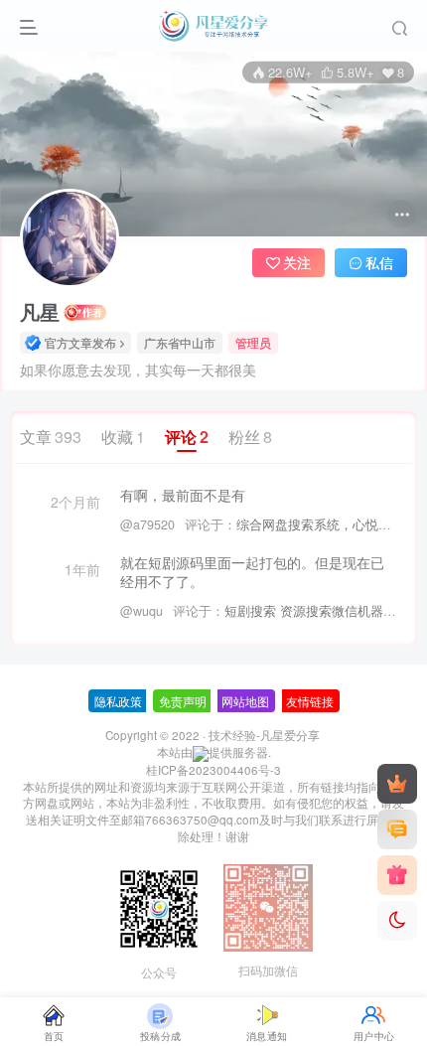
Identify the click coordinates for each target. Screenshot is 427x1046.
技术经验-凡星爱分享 (264, 735)
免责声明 (183, 700)
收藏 (123, 436)
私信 (379, 262)
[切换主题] (397, 921)
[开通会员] (397, 784)
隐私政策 (118, 700)
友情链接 (310, 700)
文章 (50, 436)
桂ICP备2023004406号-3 (213, 770)
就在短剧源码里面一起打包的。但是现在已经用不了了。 (252, 572)
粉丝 (250, 436)
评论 (187, 436)
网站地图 (245, 700)
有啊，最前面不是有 (182, 495)
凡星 (40, 312)
